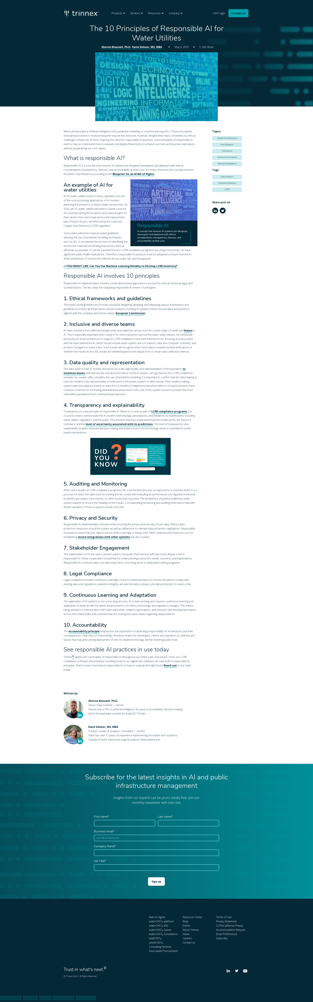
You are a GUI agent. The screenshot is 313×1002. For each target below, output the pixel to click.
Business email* (104, 831)
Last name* (165, 816)
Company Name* (105, 846)
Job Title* (100, 861)
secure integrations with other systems (104, 537)
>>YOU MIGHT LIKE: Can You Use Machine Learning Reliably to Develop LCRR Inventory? (120, 266)
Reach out (170, 665)
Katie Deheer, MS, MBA (147, 47)
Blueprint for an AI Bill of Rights (133, 174)
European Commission (130, 313)
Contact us (238, 13)
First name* (101, 816)
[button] (119, 13)
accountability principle (84, 631)
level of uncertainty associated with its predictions (119, 424)
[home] (82, 13)
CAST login (219, 13)
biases (188, 330)
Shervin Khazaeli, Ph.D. (116, 47)
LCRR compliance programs (169, 411)
